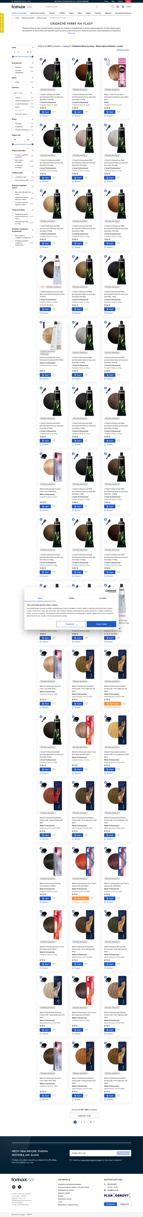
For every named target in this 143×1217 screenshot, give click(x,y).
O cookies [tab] (103, 598)
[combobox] (124, 50)
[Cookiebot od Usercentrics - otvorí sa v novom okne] (107, 591)
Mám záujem (114, 704)
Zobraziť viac (84, 1116)
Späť (13, 18)
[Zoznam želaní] (112, 6)
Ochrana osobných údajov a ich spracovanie (73, 1187)
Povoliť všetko (101, 624)
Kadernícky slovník (64, 1199)
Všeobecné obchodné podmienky (69, 1184)
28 (91, 1122)
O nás (60, 1202)
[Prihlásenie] (118, 6)
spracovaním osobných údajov (91, 1160)
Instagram (14, 1187)
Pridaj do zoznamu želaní (54, 112)
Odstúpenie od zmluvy (66, 1190)
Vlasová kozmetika (27, 18)
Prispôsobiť (70, 624)
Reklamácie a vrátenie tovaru (68, 1205)
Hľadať (97, 7)
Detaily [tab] (71, 598)
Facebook (19, 1187)
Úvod (17, 18)
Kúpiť (47, 112)
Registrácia (124, 1204)
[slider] (13, 57)
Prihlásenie (110, 1204)
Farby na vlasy (42, 18)
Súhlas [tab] (40, 598)
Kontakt (60, 1196)
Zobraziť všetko (21, 114)
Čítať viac (71, 33)
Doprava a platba (64, 1193)
